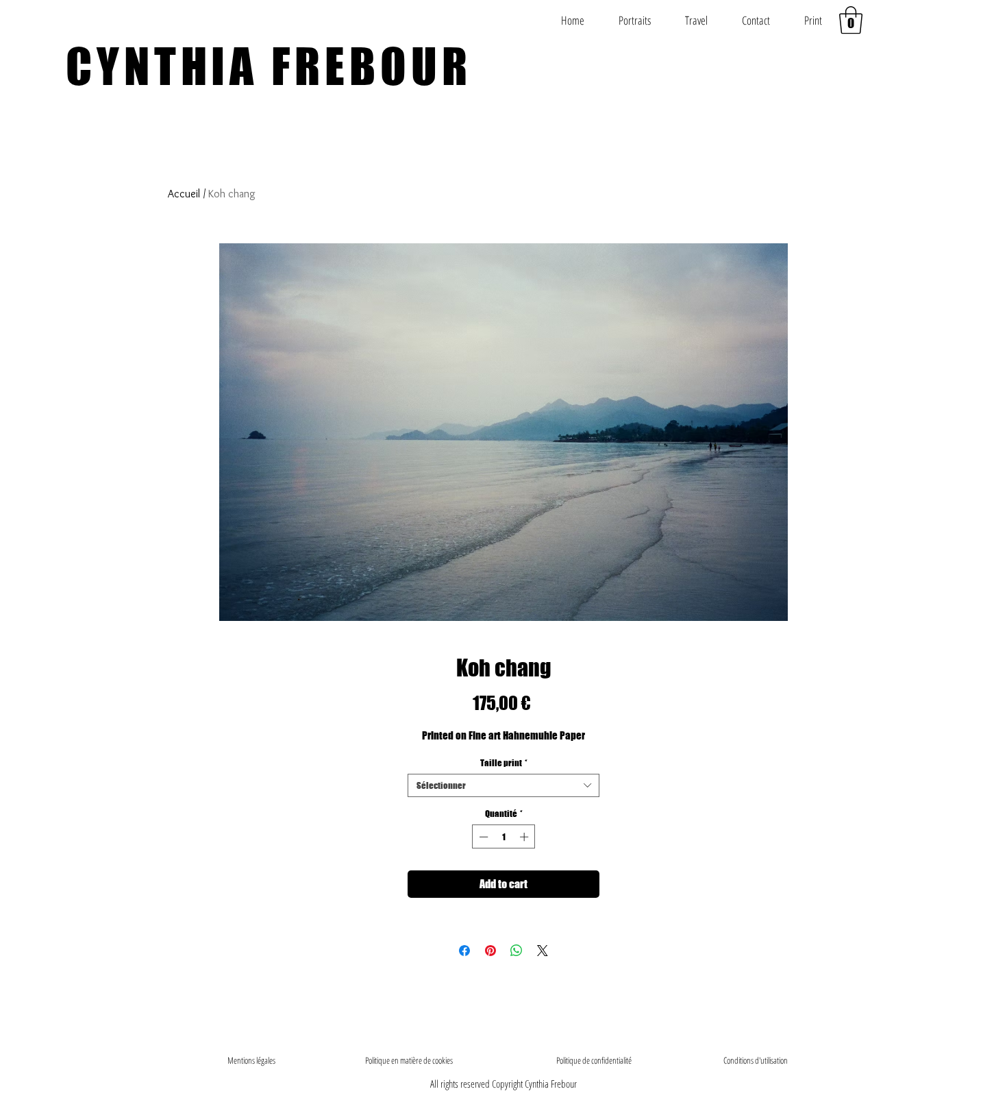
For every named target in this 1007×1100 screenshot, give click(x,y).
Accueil (184, 193)
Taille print (503, 762)
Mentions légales (251, 1060)
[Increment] (525, 836)
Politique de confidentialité (594, 1060)
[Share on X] (542, 950)
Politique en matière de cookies (410, 1060)
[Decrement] (482, 836)
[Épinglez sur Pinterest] (490, 950)
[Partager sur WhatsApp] (516, 950)
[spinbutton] (503, 836)
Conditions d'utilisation (755, 1060)
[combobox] (503, 785)
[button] (850, 20)
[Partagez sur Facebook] (464, 950)
